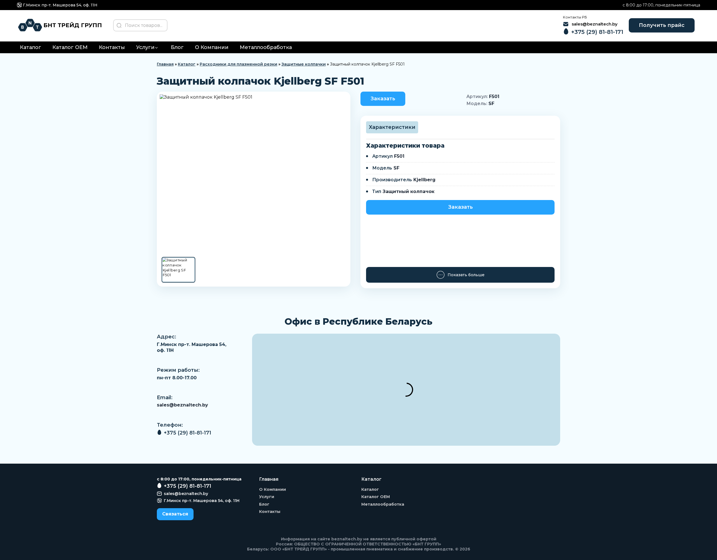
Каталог (30, 47)
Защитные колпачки (303, 64)
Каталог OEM (70, 47)
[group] (254, 173)
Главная (165, 64)
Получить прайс (662, 25)
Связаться (175, 514)
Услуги (145, 47)
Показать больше (466, 274)
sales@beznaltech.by (182, 405)
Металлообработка (266, 47)
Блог (177, 47)
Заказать (383, 99)
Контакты (112, 47)
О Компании (212, 47)
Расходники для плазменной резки (238, 64)
